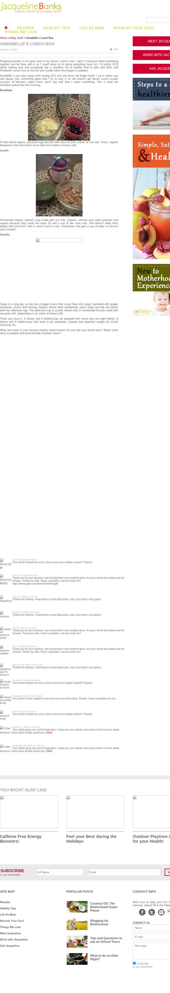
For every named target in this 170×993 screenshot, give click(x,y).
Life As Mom (8, 914)
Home (4, 37)
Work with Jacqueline (14, 939)
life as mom (92, 28)
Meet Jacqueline (10, 933)
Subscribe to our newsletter (143, 965)
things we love (20, 32)
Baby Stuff (17, 37)
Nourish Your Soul (12, 920)
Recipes (25, 28)
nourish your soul (134, 28)
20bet (49, 732)
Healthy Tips (56, 28)
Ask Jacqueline (9, 945)
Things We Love (10, 927)
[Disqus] (62, 397)
